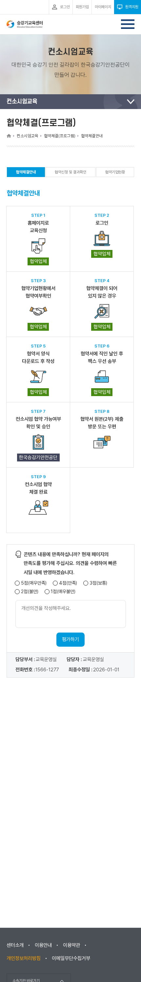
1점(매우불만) (63, 592)
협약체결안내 (26, 173)
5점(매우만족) (34, 583)
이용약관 (71, 945)
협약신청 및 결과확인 (70, 172)
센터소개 (15, 945)
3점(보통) (98, 583)
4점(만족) (68, 583)
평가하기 (70, 639)
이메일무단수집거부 (71, 958)
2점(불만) (29, 592)
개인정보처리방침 (24, 958)
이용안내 (43, 945)
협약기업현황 (115, 172)
